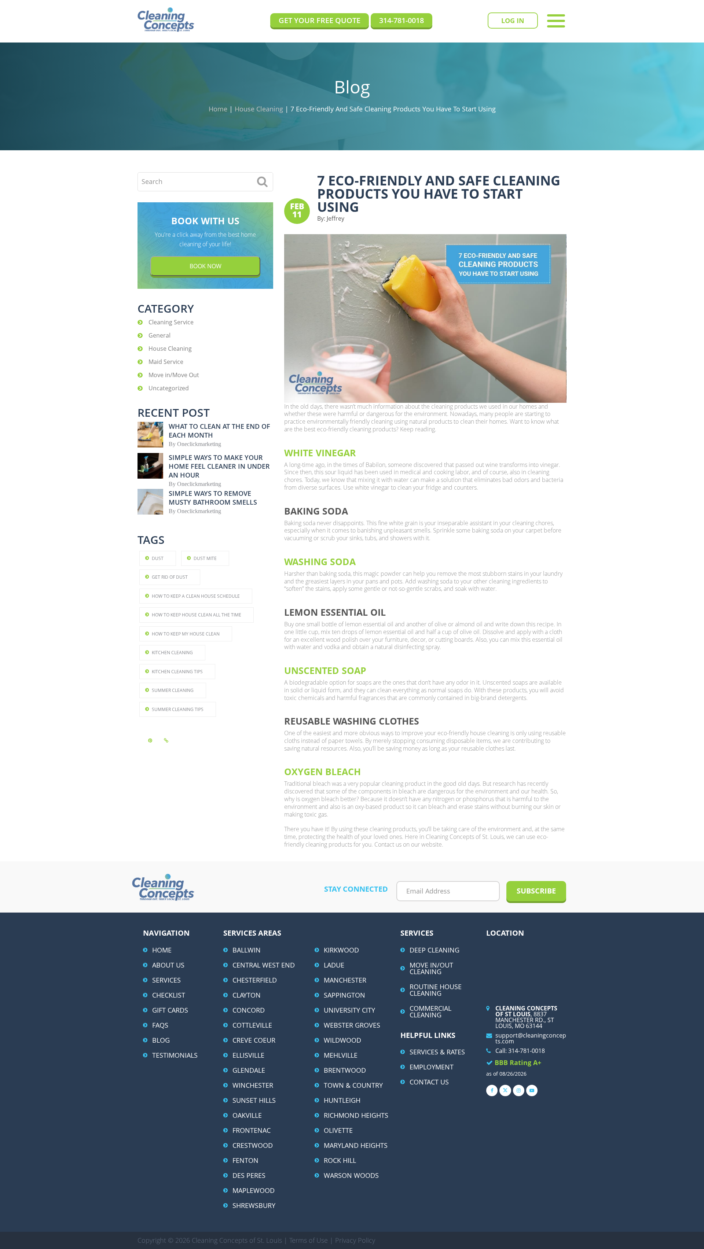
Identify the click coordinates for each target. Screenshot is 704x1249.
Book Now (205, 266)
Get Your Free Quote (319, 20)
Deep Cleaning (434, 950)
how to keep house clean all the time (196, 615)
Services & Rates (437, 1051)
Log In (512, 20)
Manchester (345, 980)
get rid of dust (170, 577)
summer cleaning (173, 690)
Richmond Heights (356, 1115)
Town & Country (353, 1085)
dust (158, 558)
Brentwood (345, 1070)
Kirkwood (341, 950)
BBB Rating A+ (518, 1062)
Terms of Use (309, 1240)
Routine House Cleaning (436, 990)
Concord (248, 1010)
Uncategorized (168, 388)
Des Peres (248, 1175)
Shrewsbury (253, 1205)
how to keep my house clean (186, 634)
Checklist (168, 995)
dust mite (205, 558)
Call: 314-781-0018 (520, 1051)
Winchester (252, 1085)
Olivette (338, 1130)
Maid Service (165, 362)
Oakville (247, 1115)
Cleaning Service (171, 322)
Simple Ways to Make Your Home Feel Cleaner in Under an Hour (219, 466)
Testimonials (175, 1055)
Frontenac (251, 1130)
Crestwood (252, 1145)
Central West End (263, 965)
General (159, 335)
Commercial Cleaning (430, 1011)
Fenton (245, 1160)
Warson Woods (351, 1175)
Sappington (344, 995)
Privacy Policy (355, 1240)
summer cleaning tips (177, 709)
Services (166, 980)
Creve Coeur (253, 1040)
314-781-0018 (401, 20)
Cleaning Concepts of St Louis (166, 19)
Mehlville (341, 1055)
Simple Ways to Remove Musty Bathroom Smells (213, 497)
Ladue (334, 965)
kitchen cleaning (172, 652)
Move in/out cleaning (431, 968)
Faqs (160, 1025)
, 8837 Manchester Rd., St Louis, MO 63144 (526, 1017)
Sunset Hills (254, 1100)
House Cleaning (170, 349)
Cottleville (252, 1025)
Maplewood (253, 1190)
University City (349, 1010)
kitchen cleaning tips (177, 671)
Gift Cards (170, 1010)
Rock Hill (340, 1160)
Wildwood (342, 1040)
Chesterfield (254, 980)
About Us (168, 965)
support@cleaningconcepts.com (530, 1038)
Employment (432, 1066)
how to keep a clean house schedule (196, 596)
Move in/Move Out (173, 375)
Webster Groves (352, 1025)
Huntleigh (342, 1100)
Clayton (246, 995)
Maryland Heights (356, 1145)
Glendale (248, 1070)
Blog (161, 1040)
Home (162, 950)
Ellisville (248, 1055)
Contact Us (429, 1081)
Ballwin (246, 950)
